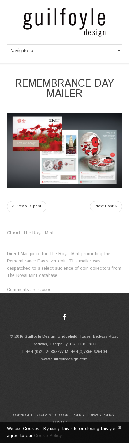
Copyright (23, 415)
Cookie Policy (71, 415)
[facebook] (64, 317)
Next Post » (106, 206)
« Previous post (26, 206)
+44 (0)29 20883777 (45, 352)
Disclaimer (46, 415)
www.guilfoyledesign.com (64, 359)
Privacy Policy (100, 415)
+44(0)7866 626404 (89, 352)
